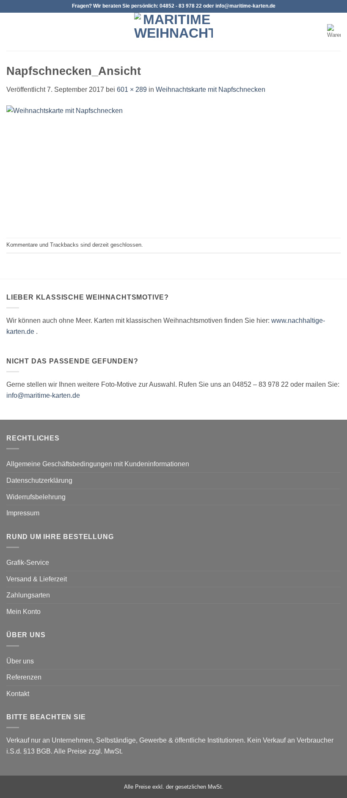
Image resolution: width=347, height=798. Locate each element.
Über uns (20, 661)
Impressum (22, 513)
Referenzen (23, 677)
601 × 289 (132, 89)
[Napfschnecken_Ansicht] (133, 165)
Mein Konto (23, 611)
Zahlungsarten (28, 595)
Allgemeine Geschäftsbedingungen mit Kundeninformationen (97, 464)
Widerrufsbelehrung (36, 497)
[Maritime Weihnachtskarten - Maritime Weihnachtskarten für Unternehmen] (173, 32)
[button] (11, 31)
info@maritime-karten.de (43, 395)
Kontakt (17, 693)
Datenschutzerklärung (39, 480)
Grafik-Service (27, 562)
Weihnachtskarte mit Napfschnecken (210, 89)
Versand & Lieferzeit (36, 579)
